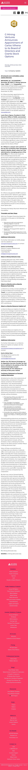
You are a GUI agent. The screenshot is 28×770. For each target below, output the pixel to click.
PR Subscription (13, 647)
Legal (13, 578)
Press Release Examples (13, 693)
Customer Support (13, 752)
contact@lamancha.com (8, 358)
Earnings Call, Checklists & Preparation (13, 678)
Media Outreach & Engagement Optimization (13, 672)
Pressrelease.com (13, 737)
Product (13, 704)
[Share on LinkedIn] (22, 13)
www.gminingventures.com (9, 243)
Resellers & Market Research (13, 580)
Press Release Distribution (13, 591)
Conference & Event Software (14, 638)
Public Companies (13, 571)
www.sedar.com (5, 112)
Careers (13, 724)
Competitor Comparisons (13, 674)
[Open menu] (25, 2)
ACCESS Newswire (13, 733)
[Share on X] (18, 13)
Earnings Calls (13, 621)
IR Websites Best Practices (13, 676)
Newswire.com (13, 735)
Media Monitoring (13, 597)
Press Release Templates (14, 691)
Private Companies (13, 573)
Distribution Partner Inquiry (13, 759)
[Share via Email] (26, 13)
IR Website (13, 617)
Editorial (13, 755)
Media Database (13, 593)
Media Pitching (13, 595)
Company (13, 709)
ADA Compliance (14, 619)
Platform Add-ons (13, 660)
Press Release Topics (14, 670)
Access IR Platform (13, 614)
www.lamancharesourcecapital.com (11, 348)
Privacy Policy (16, 766)
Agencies (13, 575)
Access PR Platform (13, 589)
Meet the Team (13, 720)
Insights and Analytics (14, 603)
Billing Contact (13, 757)
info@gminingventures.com (9, 253)
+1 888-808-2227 (13, 748)
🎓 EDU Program (13, 695)
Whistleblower (13, 627)
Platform (14, 706)
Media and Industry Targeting (13, 599)
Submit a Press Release (13, 649)
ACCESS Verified (14, 605)
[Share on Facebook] (14, 13)
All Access (13, 636)
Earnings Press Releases (13, 623)
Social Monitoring (13, 601)
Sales (13, 750)
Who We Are (14, 718)
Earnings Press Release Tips (13, 680)
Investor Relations (13, 722)
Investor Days (13, 625)
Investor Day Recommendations (13, 682)
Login (13, 746)
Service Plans (13, 658)
